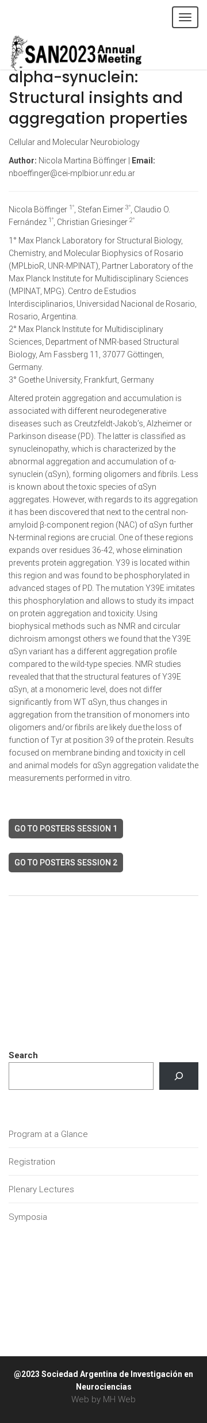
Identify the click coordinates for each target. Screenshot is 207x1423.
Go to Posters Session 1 (65, 828)
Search (23, 1055)
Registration (32, 1162)
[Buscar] (178, 1076)
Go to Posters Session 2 (65, 862)
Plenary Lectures (41, 1189)
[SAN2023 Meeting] (95, 52)
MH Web (119, 1399)
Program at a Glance (48, 1134)
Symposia (28, 1217)
